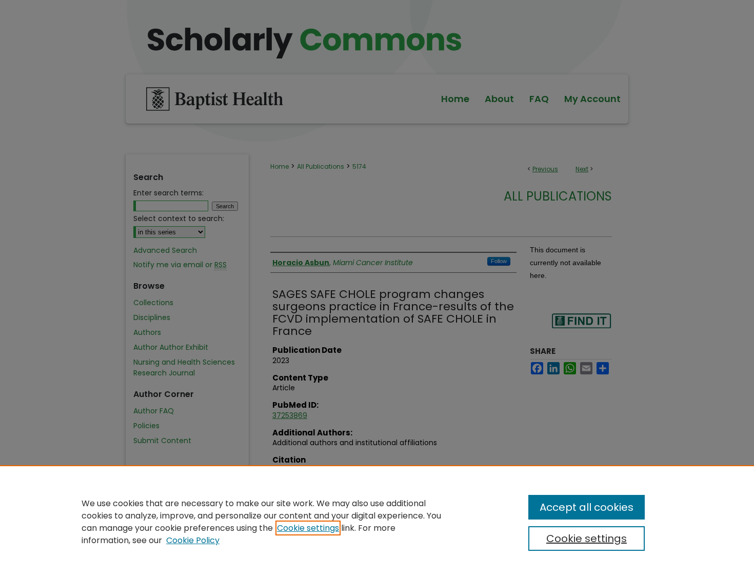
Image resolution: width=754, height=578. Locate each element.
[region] (377, 521)
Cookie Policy (193, 540)
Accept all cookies (586, 507)
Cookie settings (308, 528)
